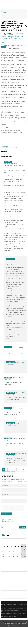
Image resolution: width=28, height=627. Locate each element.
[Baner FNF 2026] (6, 519)
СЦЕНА (3, 47)
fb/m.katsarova (4, 146)
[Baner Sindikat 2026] (7, 521)
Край (13, 473)
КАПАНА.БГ (3, 527)
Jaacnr (20, 438)
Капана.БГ (9, 33)
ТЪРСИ (23, 527)
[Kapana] (3, 12)
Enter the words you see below (7, 504)
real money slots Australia (11, 165)
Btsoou (21, 377)
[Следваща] (9, 473)
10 (6, 473)
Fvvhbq (21, 408)
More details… (15, 625)
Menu (1, 21)
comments (9, 34)
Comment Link (8, 161)
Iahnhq (21, 347)
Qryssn (24, 392)
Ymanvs (8, 425)
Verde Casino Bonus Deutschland (15, 263)
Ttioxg (22, 362)
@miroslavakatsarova (11, 147)
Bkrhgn (24, 453)
